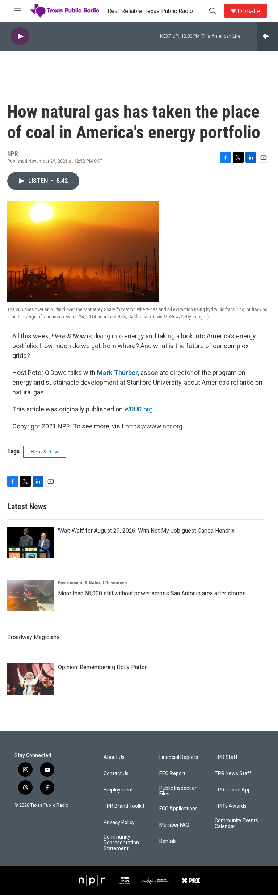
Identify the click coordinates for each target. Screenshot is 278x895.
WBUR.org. (139, 409)
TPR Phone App (233, 790)
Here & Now (44, 452)
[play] (20, 36)
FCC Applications (178, 808)
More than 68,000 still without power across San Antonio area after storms (152, 593)
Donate (248, 11)
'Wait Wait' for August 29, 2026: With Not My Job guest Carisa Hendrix (146, 530)
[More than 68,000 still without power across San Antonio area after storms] (30, 595)
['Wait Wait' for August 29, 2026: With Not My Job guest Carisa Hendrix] (30, 542)
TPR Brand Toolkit (124, 806)
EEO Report (172, 773)
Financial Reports (178, 757)
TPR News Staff (233, 773)
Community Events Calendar (236, 823)
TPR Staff (226, 757)
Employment (118, 790)
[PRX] (191, 880)
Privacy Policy (119, 822)
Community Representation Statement (121, 842)
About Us (114, 757)
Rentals (168, 841)
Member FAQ (174, 825)
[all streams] (267, 36)
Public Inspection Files (178, 791)
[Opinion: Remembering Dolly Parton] (30, 679)
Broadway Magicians (33, 637)
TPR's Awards (231, 806)
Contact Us (116, 773)
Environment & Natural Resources (92, 583)
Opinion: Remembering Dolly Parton (103, 667)
